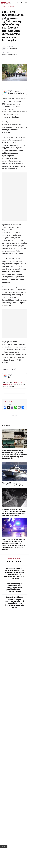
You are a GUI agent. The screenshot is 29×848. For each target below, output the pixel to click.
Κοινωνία (11, 6)
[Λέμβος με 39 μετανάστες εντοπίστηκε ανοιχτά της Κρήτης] (14, 471)
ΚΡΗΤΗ (13, 369)
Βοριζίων (15, 117)
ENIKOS (6, 2)
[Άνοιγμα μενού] (26, 2)
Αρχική (4, 6)
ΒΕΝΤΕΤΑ (5, 369)
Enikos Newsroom (12, 48)
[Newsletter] (17, 2)
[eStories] (21, 2)
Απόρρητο (4, 846)
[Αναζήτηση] (14, 2)
